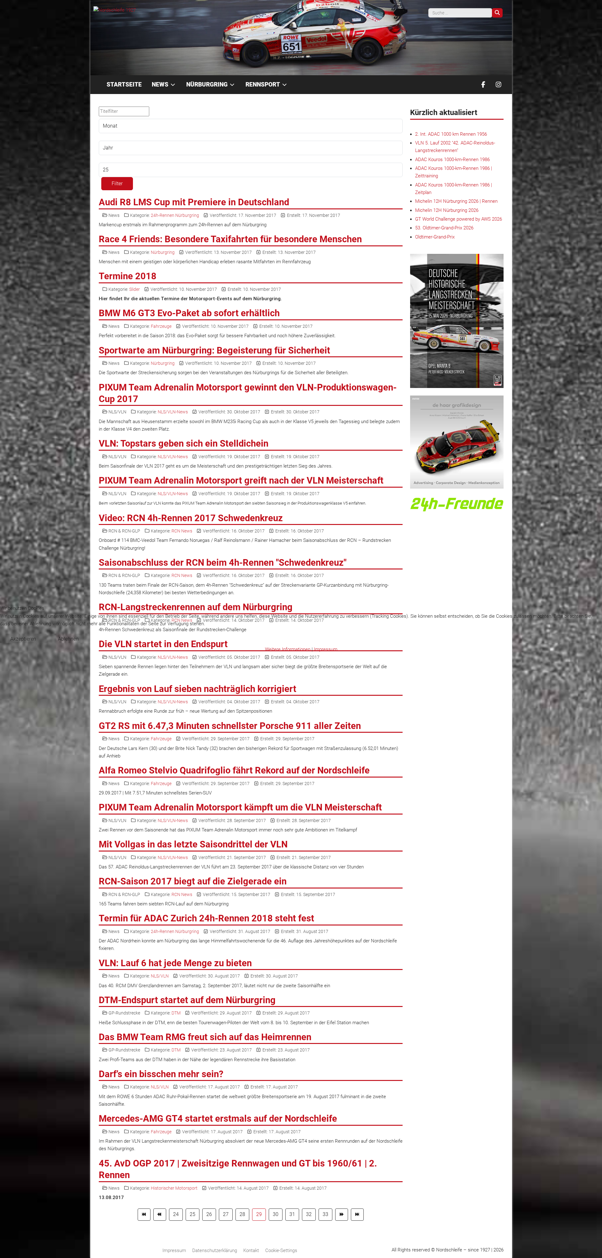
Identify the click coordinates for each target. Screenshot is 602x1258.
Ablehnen (68, 639)
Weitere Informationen (287, 649)
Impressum (325, 649)
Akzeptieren (23, 639)
